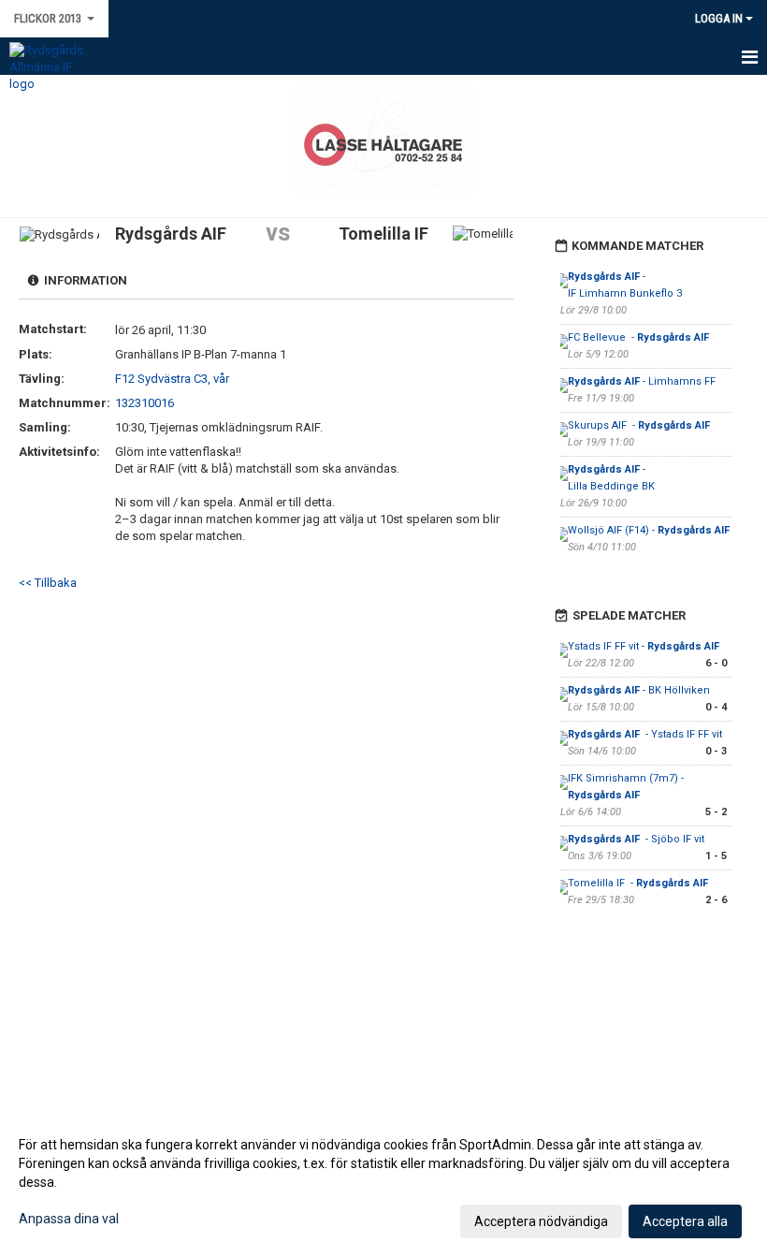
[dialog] (383, 1182)
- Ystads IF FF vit (645, 734)
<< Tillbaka (48, 583)
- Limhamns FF (642, 381)
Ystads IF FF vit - (643, 646)
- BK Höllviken (640, 690)
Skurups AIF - (639, 425)
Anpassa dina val (69, 1218)
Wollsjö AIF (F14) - (649, 530)
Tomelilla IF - (639, 883)
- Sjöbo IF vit (636, 839)
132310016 (144, 403)
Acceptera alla (685, 1221)
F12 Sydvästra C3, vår (172, 379)
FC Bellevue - (638, 337)
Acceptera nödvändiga (541, 1221)
